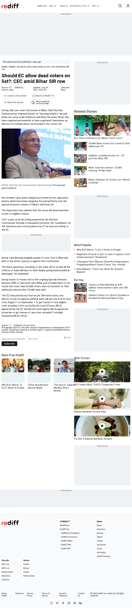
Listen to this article (16, 96)
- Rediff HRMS (66, 541)
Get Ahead (101, 545)
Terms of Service (46, 594)
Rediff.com (102, 593)
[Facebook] (63, 603)
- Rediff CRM (65, 545)
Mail (45, 6)
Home (40, 6)
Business (101, 529)
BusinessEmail (75, 6)
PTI (10, 87)
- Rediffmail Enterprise (70, 533)
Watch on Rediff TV (45, 96)
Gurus (84, 6)
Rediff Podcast (103, 556)
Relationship (28, 576)
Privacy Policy (30, 594)
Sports (100, 537)
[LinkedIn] (80, 603)
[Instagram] (69, 603)
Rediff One (64, 529)
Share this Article (15, 102)
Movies (100, 533)
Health (26, 564)
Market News (7, 572)
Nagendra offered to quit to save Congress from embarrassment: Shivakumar (103, 256)
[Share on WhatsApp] (51, 603)
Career (26, 572)
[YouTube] (74, 603)
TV (88, 6)
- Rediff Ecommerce (68, 537)
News (51, 6)
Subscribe (9, 343)
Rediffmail (64, 525)
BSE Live (5, 564)
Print (69, 338)
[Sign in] (128, 6)
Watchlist (6, 576)
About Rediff (4, 594)
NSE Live (5, 568)
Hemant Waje (8, 90)
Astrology (101, 552)
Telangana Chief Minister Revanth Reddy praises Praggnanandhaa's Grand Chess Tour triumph (103, 263)
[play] (102, 372)
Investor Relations (63, 594)
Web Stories (82, 358)
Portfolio (5, 580)
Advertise (19, 593)
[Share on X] (57, 603)
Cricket (100, 541)
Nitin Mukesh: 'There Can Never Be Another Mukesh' (100, 270)
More (94, 6)
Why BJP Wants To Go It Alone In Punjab (99, 249)
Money (62, 6)
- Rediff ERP (65, 549)
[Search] (120, 6)
